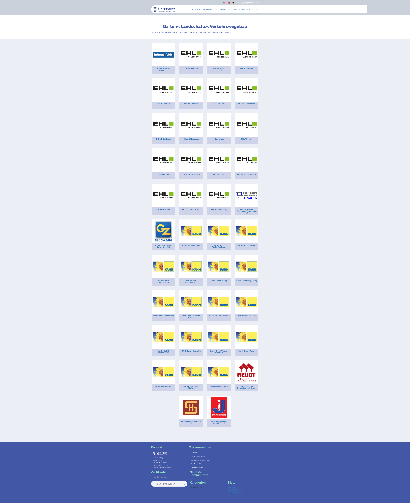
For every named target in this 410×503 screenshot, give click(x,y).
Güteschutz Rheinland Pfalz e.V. (201, 460)
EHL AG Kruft (246, 139)
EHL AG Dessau (219, 104)
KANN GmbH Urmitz (163, 386)
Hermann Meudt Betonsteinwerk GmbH (246, 387)
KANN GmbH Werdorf (219, 386)
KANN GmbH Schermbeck (163, 352)
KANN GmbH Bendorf (191, 245)
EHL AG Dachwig (191, 104)
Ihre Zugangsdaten (222, 10)
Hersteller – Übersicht (160, 477)
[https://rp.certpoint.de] (233, 3)
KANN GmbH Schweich (191, 351)
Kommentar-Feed (235, 491)
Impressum (194, 452)
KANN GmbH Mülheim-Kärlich (191, 317)
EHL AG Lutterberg (163, 174)
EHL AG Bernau (163, 104)
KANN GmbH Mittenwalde (163, 316)
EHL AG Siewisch (163, 209)
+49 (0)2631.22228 (246, 3)
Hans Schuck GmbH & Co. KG (191, 422)
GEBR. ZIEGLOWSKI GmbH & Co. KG (163, 246)
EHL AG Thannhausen (191, 209)
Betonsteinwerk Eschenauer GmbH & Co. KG (247, 211)
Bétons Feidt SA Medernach (163, 69)
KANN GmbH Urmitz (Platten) (191, 387)
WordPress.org (234, 492)
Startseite (196, 10)
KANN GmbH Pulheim (247, 316)
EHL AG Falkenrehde (246, 104)
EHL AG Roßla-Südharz (246, 174)
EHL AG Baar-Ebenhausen (218, 69)
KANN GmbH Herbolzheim (163, 281)
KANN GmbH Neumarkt (218, 316)
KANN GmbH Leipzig (218, 281)
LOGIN (255, 10)
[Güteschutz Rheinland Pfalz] (163, 9)
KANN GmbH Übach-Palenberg (218, 352)
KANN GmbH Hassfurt (247, 245)
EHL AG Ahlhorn (191, 69)
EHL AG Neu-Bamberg (191, 174)
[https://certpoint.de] (224, 3)
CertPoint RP (207, 10)
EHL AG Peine (219, 174)
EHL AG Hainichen (163, 139)
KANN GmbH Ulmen (246, 351)
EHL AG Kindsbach (191, 139)
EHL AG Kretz (218, 139)
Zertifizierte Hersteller (241, 10)
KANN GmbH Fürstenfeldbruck (219, 246)
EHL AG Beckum (246, 69)
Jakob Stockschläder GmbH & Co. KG (219, 422)
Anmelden (232, 487)
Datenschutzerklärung (198, 456)
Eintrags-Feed (233, 489)
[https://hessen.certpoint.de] (229, 3)
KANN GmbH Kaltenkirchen (191, 281)
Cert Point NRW (196, 464)
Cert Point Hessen (197, 468)
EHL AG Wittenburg (219, 209)
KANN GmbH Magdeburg (246, 281)
